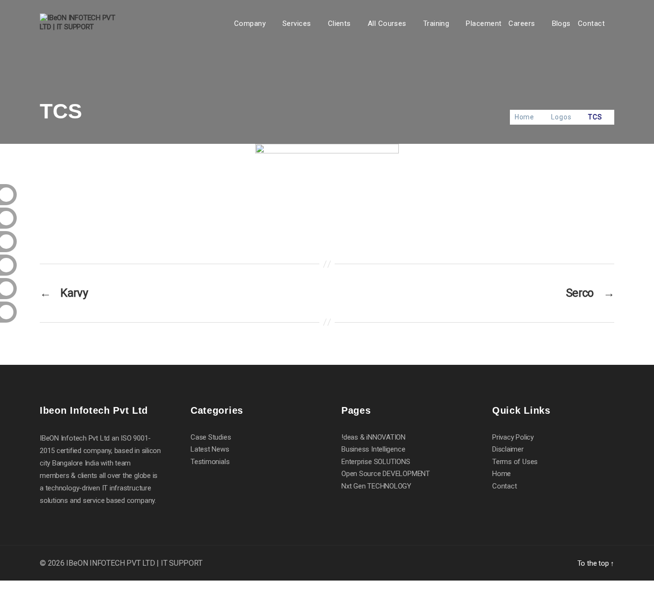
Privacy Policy (513, 437)
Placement (483, 23)
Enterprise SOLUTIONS (375, 461)
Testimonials (210, 461)
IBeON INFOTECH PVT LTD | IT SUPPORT (134, 563)
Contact (591, 23)
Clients (339, 23)
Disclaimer (508, 449)
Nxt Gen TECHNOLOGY (376, 486)
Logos (561, 117)
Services (296, 23)
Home (525, 117)
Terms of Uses (515, 461)
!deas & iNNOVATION (373, 437)
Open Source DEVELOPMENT (385, 473)
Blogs (561, 23)
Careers (521, 23)
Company (250, 23)
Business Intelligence (373, 449)
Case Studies (211, 437)
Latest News (210, 449)
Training (436, 23)
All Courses (387, 23)
